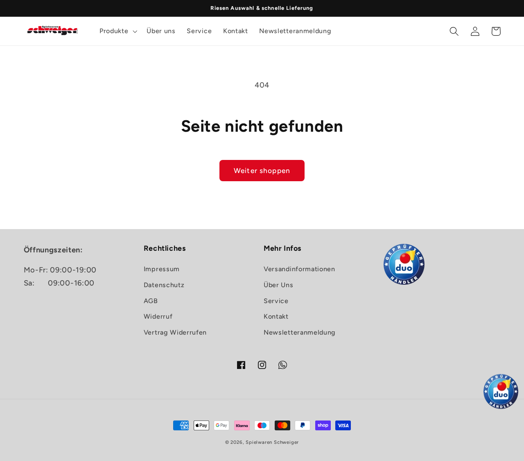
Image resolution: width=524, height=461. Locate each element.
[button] (117, 31)
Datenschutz (164, 285)
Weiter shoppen (262, 170)
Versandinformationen (299, 269)
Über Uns (279, 285)
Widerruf (158, 316)
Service (276, 301)
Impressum (162, 269)
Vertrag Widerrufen (175, 332)
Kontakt (276, 316)
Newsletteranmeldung (300, 332)
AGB (151, 301)
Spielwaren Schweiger (272, 442)
